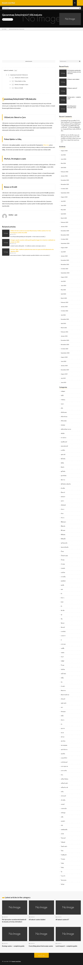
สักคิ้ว (62, 715)
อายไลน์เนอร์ (64, 762)
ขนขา (62, 404)
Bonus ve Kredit (17, 88)
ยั (61, 640)
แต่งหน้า (63, 821)
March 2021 (64, 327)
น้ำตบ (62, 551)
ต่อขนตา (63, 496)
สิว (61, 724)
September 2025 (65, 192)
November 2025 (65, 184)
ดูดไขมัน (63, 471)
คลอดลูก (63, 425)
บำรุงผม (63, 564)
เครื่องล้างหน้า (64, 783)
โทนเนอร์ (63, 838)
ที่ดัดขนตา (63, 522)
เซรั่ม (62, 791)
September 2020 (65, 353)
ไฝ (61, 871)
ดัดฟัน (62, 463)
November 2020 (65, 344)
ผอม (62, 589)
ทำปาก (62, 517)
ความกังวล (63, 437)
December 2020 (65, 340)
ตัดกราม (63, 479)
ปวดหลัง (63, 568)
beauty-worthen (16, 961)
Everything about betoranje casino (41, 946)
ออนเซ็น (63, 753)
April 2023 (63, 294)
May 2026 (63, 163)
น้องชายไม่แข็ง (64, 547)
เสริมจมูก (63, 812)
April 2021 (63, 323)
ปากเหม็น (63, 576)
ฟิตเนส (62, 623)
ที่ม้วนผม (63, 530)
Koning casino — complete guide (13, 946)
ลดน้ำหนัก (63, 673)
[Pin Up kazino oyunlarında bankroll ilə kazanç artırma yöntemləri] (63, 73)
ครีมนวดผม (64, 420)
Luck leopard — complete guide (66, 946)
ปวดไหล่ (63, 572)
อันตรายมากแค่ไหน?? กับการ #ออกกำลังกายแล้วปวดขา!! (71, 140)
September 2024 (65, 243)
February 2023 (64, 302)
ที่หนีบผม (63, 534)
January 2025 (64, 226)
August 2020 (64, 357)
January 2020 (64, 365)
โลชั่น (62, 863)
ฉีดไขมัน (63, 458)
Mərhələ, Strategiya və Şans (20, 84)
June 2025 (63, 205)
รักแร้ (62, 656)
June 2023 (63, 285)
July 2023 (63, 281)
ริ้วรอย (62, 665)
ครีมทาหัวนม (64, 416)
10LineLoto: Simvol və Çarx (20, 77)
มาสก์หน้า (63, 631)
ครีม (62, 408)
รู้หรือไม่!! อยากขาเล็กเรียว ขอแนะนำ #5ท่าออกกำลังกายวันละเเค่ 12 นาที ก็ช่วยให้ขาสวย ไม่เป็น (70, 136)
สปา (62, 707)
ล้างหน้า (63, 686)
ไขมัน (62, 867)
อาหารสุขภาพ (64, 766)
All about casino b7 (72, 88)
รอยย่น (62, 652)
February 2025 (64, 222)
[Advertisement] (41, 43)
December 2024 (65, 230)
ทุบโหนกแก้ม (64, 543)
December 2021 (65, 319)
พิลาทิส (62, 610)
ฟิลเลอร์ (63, 627)
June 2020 (63, 361)
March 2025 (64, 218)
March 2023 (64, 298)
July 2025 (63, 201)
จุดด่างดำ (63, 454)
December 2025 (65, 180)
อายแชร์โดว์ (64, 758)
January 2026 (64, 176)
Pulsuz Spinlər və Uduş (19, 81)
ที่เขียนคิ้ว (63, 538)
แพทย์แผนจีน (64, 829)
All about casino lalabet (73, 79)
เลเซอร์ (63, 804)
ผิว (61, 593)
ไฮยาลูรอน (63, 880)
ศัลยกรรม (63, 690)
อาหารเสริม (64, 770)
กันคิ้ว (62, 395)
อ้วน (62, 774)
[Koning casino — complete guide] (63, 100)
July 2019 (63, 378)
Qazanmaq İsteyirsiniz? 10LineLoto (18, 75)
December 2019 (65, 369)
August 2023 (64, 277)
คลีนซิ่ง (63, 433)
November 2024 (65, 235)
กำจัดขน (63, 399)
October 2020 (64, 348)
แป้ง (62, 825)
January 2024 (64, 256)
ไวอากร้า (63, 876)
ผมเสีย (62, 585)
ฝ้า (61, 606)
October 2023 (64, 268)
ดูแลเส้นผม (63, 475)
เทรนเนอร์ (63, 796)
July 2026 (63, 155)
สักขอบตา (63, 711)
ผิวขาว (62, 597)
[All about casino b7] (63, 91)
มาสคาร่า (63, 635)
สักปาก (62, 720)
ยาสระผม (63, 644)
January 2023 (64, 306)
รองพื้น (62, 648)
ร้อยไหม (63, 669)
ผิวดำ (62, 602)
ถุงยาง (62, 501)
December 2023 (65, 260)
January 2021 (64, 336)
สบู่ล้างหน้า (63, 703)
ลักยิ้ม (62, 678)
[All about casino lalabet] (63, 82)
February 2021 (64, 332)
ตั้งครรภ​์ (63, 492)
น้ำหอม (62, 560)
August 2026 (64, 150)
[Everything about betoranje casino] (63, 109)
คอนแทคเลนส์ (64, 446)
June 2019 (63, 382)
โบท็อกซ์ (63, 842)
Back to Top (41, 955)
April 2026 (63, 167)
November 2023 (65, 264)
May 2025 (63, 209)
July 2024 (63, 251)
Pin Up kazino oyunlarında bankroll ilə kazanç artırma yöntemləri (74, 72)
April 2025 (63, 214)
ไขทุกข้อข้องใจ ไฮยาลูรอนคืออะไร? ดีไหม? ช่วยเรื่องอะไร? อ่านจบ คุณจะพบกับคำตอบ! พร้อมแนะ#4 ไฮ (71, 122)
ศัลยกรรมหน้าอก (65, 694)
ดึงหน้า (62, 467)
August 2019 (64, 374)
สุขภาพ (63, 728)
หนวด (62, 732)
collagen (63, 391)
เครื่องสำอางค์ (64, 787)
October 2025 (64, 188)
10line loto (46, 145)
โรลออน (63, 859)
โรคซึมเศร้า (64, 855)
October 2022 (64, 310)
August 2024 (64, 247)
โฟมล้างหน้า (64, 846)
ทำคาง (62, 509)
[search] (79, 8)
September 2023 (65, 273)
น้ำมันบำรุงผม (64, 555)
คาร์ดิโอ (63, 450)
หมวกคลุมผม (64, 745)
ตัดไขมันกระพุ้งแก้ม (66, 484)
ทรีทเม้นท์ (63, 505)
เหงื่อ (62, 817)
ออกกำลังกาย (64, 749)
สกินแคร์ (63, 699)
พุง (61, 614)
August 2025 (64, 197)
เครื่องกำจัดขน (64, 779)
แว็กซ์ (62, 833)
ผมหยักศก (63, 581)
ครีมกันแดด (64, 412)
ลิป (61, 682)
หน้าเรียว (63, 741)
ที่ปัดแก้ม (63, 526)
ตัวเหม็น (63, 488)
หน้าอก (62, 737)
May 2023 (63, 289)
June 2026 (63, 159)
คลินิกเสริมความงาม (66, 429)
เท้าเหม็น (63, 800)
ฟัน (61, 619)
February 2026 (64, 171)
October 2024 (64, 239)
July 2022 (63, 315)
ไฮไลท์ (62, 884)
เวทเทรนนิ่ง (64, 808)
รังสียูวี (62, 661)
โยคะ (62, 850)
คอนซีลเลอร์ (64, 442)
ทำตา (62, 513)
